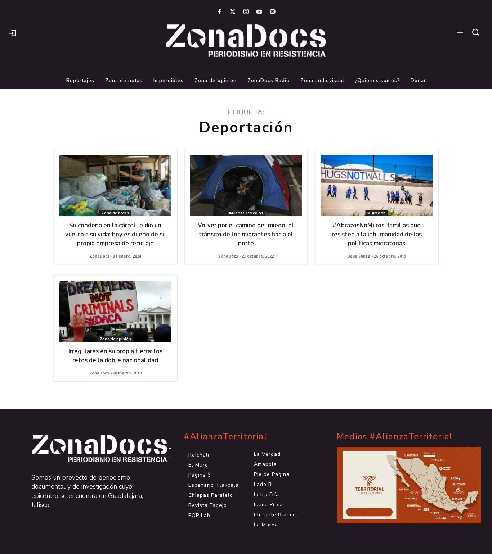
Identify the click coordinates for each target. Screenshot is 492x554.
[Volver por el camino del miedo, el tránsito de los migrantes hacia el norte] (246, 185)
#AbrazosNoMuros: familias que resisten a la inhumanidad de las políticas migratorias (377, 234)
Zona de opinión (115, 338)
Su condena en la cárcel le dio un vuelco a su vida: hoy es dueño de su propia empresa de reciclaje (115, 234)
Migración (376, 212)
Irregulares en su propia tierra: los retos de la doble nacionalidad (115, 355)
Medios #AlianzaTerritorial (395, 436)
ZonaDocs (99, 256)
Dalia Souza (358, 256)
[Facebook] (219, 12)
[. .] (93, 449)
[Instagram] (246, 12)
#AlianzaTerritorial (225, 436)
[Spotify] (273, 12)
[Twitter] (232, 12)
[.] (12, 32)
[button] (475, 32)
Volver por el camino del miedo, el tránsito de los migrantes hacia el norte (246, 234)
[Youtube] (259, 12)
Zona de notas (115, 212)
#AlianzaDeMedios (246, 212)
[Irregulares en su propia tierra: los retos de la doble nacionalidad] (115, 311)
